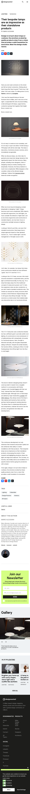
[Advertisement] (16, 7)
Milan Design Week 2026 (17, 723)
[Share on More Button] (14, 53)
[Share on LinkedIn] (8, 53)
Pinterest (6, 759)
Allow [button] (8, 789)
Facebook (6, 756)
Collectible (13, 492)
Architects (18, 735)
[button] (4, 781)
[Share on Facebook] (2, 53)
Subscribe (6, 725)
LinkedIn (5, 749)
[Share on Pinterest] (5, 53)
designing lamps (19, 173)
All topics (4, 498)
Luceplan (22, 396)
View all (15, 690)
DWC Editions (5, 398)
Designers (18, 732)
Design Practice (6, 495)
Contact (5, 732)
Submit (5, 729)
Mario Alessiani (8, 31)
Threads (5, 752)
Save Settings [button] (21, 789)
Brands (17, 729)
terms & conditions (22, 601)
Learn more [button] (6, 778)
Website (3, 545)
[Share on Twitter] (11, 53)
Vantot (17, 389)
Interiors (16, 495)
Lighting (4, 14)
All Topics (5, 736)
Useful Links (6, 506)
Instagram (9, 545)
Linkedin (15, 545)
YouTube (5, 766)
